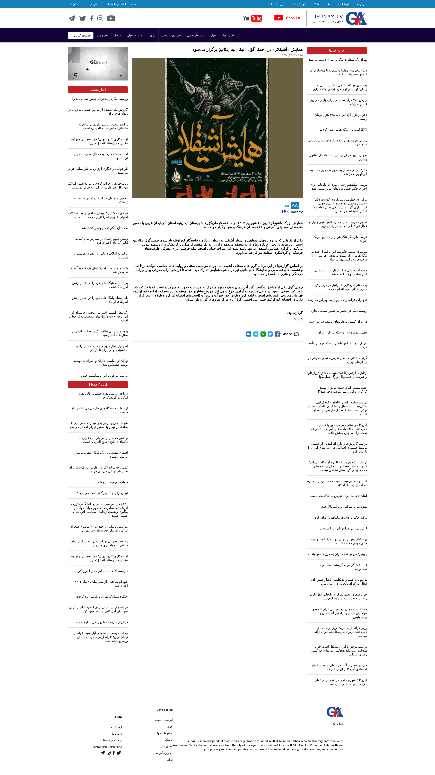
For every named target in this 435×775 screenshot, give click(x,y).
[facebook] (92, 18)
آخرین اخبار (228, 35)
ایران (152, 35)
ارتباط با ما (342, 4)
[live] (287, 18)
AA (295, 205)
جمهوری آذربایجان (171, 35)
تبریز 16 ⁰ (277, 4)
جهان (213, 35)
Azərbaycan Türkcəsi (122, 4)
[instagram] (100, 18)
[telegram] (72, 18)
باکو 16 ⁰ (299, 4)
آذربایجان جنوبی (195, 35)
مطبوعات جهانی (163, 733)
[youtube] (252, 18)
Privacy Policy (112, 740)
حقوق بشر (102, 35)
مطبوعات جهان (135, 35)
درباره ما (361, 4)
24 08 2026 (321, 4)
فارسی (94, 4)
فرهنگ (117, 35)
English (74, 4)
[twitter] (82, 18)
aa (286, 205)
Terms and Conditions (107, 747)
